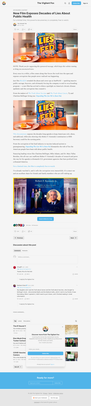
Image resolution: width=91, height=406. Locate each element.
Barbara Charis (21, 285)
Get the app (54, 398)
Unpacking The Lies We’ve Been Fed (48, 96)
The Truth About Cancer (58, 93)
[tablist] (21, 250)
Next (72, 238)
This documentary (20, 134)
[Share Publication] (69, 3)
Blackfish (23, 80)
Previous (20, 238)
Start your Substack (41, 398)
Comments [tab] (17, 250)
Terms (50, 393)
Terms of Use (54, 357)
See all (17, 367)
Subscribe (76, 3)
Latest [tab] (20, 321)
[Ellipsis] (77, 267)
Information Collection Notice (45, 359)
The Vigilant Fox (22, 23)
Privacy (45, 393)
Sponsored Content (20, 10)
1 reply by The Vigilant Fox (26, 279)
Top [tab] (15, 321)
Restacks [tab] (24, 250)
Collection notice (58, 393)
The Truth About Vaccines (37, 93)
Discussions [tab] (26, 321)
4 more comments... (19, 312)
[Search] (65, 3)
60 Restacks (35, 225)
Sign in (85, 3)
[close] (62, 326)
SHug (18, 267)
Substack (36, 402)
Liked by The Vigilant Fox (25, 269)
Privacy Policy (58, 359)
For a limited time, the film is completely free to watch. (34, 166)
